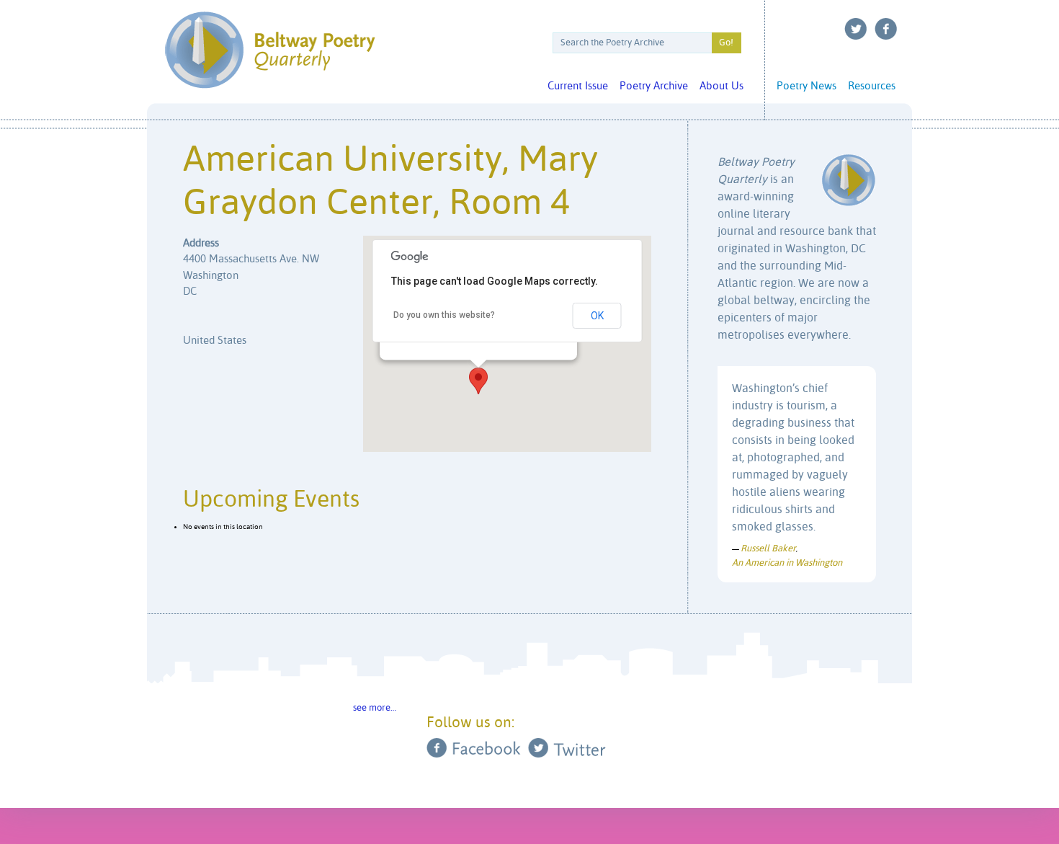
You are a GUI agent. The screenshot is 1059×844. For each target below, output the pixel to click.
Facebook (886, 29)
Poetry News (806, 86)
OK (597, 315)
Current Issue (578, 86)
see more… (374, 708)
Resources (871, 86)
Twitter (855, 29)
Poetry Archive (654, 86)
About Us (721, 86)
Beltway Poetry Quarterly (269, 50)
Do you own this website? (444, 315)
